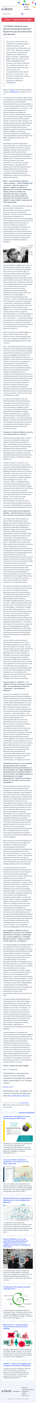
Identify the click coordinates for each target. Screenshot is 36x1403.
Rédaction (25, 1387)
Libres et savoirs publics (22, 20)
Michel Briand (24, 1103)
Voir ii (7, 1087)
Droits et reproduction (28, 1389)
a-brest (7, 9)
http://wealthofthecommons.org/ (19, 1096)
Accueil (8, 20)
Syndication (25, 1391)
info (11, 1107)
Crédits (24, 1393)
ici (12, 1087)
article (12, 89)
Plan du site (25, 1395)
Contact (26, 4)
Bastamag (14, 92)
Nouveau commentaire (26, 1113)
